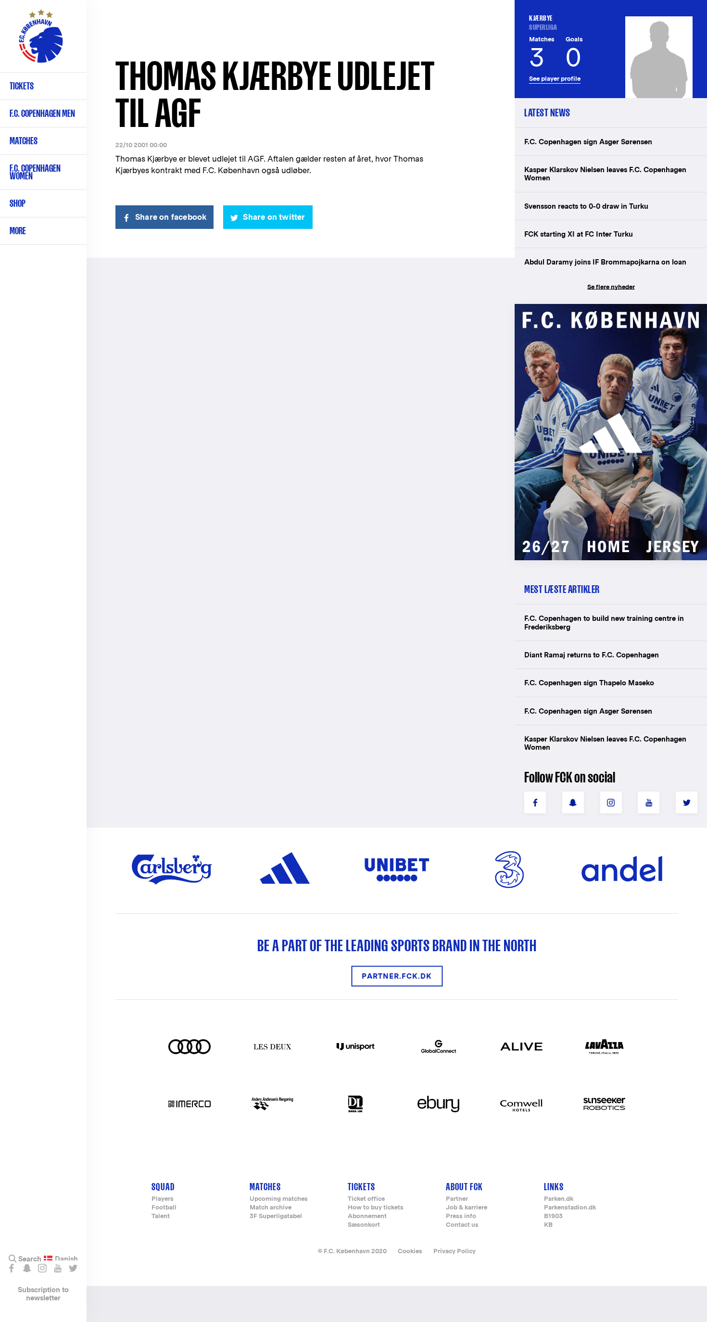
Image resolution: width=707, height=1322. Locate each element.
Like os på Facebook (11, 1268)
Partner (457, 1199)
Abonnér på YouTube (57, 1268)
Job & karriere (466, 1208)
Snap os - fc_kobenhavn (26, 1268)
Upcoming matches (279, 1199)
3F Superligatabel (276, 1216)
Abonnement (367, 1216)
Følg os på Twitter (72, 1268)
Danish (66, 1259)
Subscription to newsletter (43, 1293)
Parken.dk (558, 1199)
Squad (163, 1186)
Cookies (410, 1251)
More (18, 230)
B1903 (553, 1216)
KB (548, 1225)
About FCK (464, 1186)
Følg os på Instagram (42, 1268)
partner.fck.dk (397, 976)
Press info (461, 1216)
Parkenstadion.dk (570, 1208)
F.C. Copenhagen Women (35, 172)
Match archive (270, 1208)
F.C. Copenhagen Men (42, 113)
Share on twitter (274, 217)
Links (554, 1186)
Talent (161, 1216)
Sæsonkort (364, 1225)
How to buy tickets (376, 1208)
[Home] (41, 41)
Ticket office (366, 1199)
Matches (24, 140)
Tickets (22, 85)
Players (163, 1199)
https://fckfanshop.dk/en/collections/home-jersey (606, 314)
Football (164, 1208)
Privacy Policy (454, 1251)
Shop (17, 203)
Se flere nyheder (611, 286)
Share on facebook (170, 217)
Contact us (462, 1225)
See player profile (555, 78)
